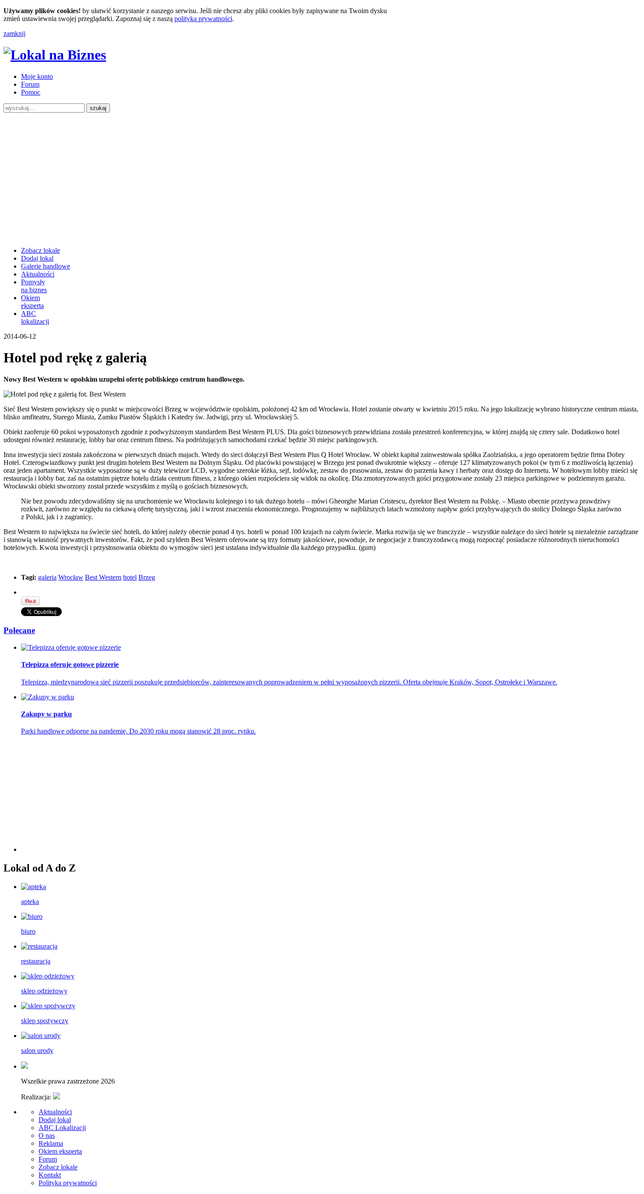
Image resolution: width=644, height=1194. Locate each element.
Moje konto (37, 76)
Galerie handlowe (45, 266)
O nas (47, 1135)
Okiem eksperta (32, 301)
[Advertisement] (322, 178)
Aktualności (37, 274)
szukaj (98, 108)
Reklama (51, 1143)
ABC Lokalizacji (62, 1127)
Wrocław (70, 577)
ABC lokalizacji (35, 317)
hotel (130, 577)
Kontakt (50, 1175)
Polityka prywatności (68, 1183)
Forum (30, 84)
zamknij (14, 33)
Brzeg (146, 577)
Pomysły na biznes (34, 286)
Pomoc (30, 92)
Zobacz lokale (40, 250)
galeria (47, 577)
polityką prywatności (203, 18)
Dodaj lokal (37, 258)
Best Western (103, 577)
